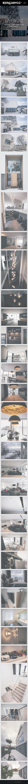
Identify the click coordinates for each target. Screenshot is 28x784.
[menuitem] (20, 3)
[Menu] (24, 3)
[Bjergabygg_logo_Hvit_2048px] (11, 3)
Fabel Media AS (18, 781)
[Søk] (20, 3)
